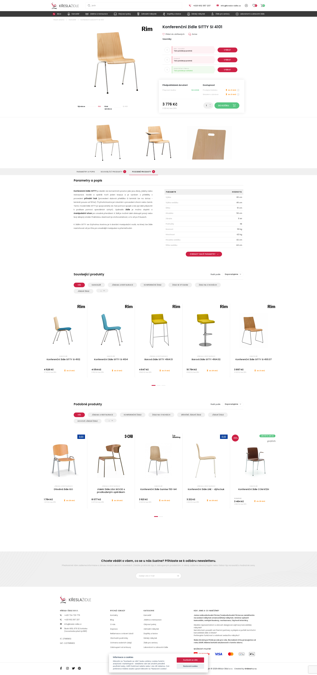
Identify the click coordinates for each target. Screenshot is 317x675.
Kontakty (114, 615)
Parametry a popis (86, 171)
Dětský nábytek (150, 638)
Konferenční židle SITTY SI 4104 (111, 359)
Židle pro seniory (151, 642)
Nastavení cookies (190, 666)
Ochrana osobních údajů (121, 642)
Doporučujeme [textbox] (231, 274)
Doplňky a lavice (151, 633)
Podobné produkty (143, 171)
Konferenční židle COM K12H (253, 489)
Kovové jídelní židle (88, 421)
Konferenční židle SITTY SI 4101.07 (254, 359)
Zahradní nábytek (151, 629)
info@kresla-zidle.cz (231, 5)
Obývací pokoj (150, 624)
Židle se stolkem (180, 285)
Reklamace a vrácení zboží (121, 633)
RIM (99, 106)
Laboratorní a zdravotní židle (156, 647)
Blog (112, 620)
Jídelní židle (83, 291)
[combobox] (232, 274)
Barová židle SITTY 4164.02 (206, 359)
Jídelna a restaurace (122, 285)
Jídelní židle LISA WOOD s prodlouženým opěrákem (111, 491)
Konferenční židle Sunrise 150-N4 (158, 489)
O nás (112, 624)
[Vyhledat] (89, 5)
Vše (79, 285)
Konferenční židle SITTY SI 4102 (63, 359)
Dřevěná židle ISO (63, 489)
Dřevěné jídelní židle (191, 415)
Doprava (114, 629)
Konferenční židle (152, 285)
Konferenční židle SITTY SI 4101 (92, 20)
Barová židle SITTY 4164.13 (159, 359)
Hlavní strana (58, 20)
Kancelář (72, 20)
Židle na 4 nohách (208, 285)
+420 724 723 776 (72, 615)
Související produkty (113, 171)
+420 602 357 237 (202, 5)
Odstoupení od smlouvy (120, 647)
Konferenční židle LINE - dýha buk (206, 489)
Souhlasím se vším (190, 660)
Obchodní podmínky (119, 638)
